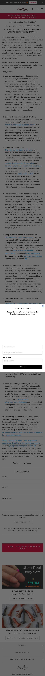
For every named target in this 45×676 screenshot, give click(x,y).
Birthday (7, 357)
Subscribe (22, 367)
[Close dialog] (43, 306)
